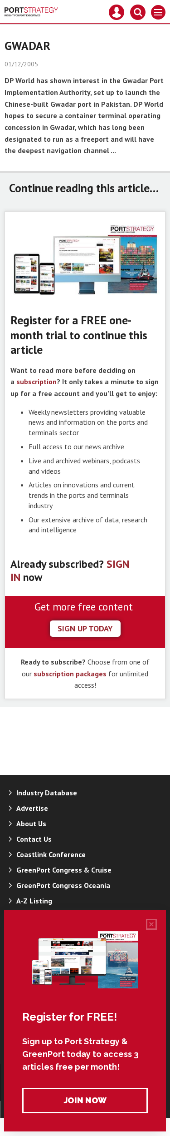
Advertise (32, 808)
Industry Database (46, 792)
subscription (36, 381)
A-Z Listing (34, 900)
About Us (31, 823)
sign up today (85, 628)
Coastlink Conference (51, 854)
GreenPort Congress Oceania (63, 885)
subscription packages (70, 673)
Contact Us (34, 838)
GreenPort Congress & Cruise (64, 869)
